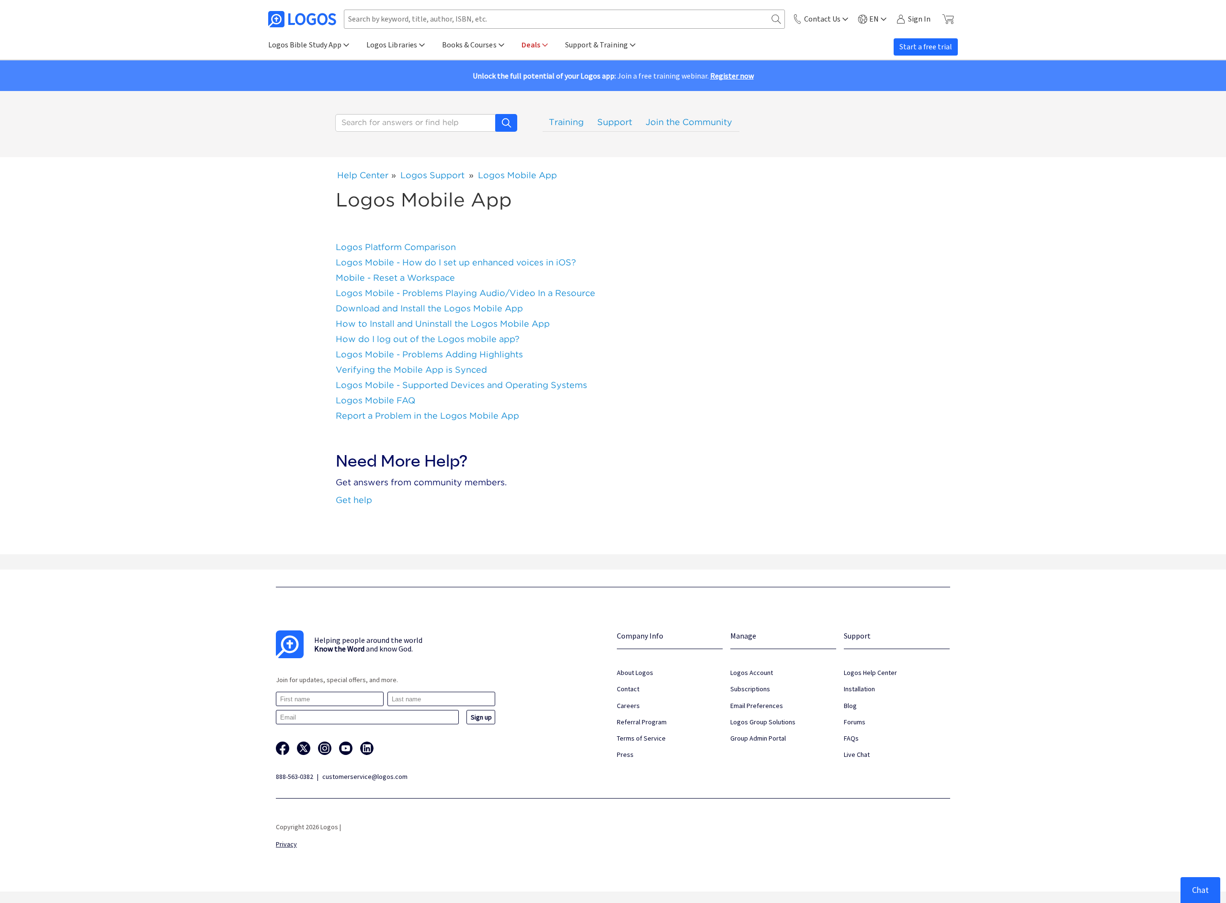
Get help (354, 500)
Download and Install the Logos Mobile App (429, 308)
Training (566, 122)
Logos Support (432, 175)
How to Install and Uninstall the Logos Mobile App (443, 324)
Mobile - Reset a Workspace (395, 278)
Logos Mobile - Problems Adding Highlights (429, 354)
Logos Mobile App (517, 175)
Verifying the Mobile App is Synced (411, 370)
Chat (1200, 889)
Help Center (362, 175)
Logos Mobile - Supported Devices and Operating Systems (461, 385)
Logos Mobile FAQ (375, 400)
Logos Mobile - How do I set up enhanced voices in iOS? (456, 262)
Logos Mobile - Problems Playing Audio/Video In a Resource (465, 293)
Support (614, 122)
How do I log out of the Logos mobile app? (428, 339)
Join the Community (689, 122)
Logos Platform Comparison (396, 247)
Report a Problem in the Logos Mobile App (427, 416)
